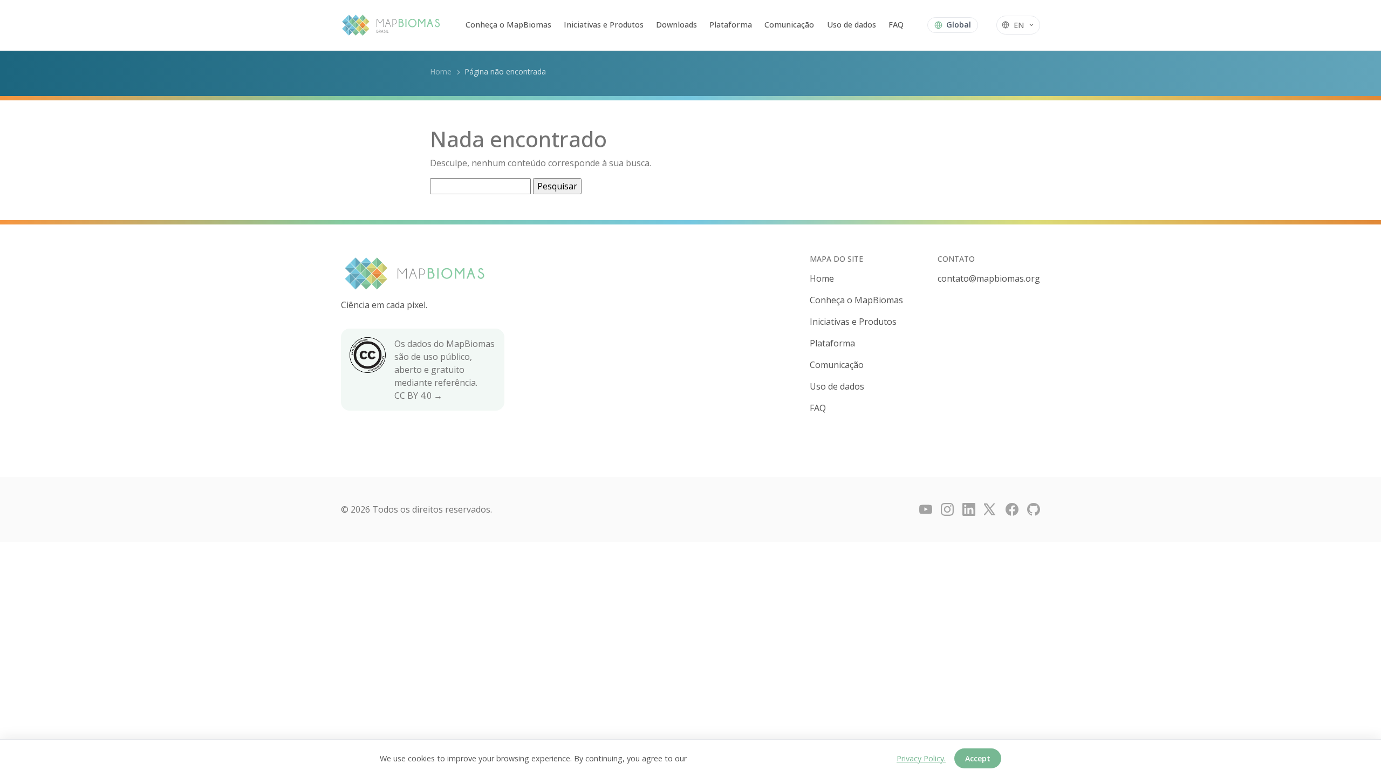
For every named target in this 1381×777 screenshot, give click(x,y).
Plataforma (730, 24)
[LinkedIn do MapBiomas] (968, 509)
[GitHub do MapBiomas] (1033, 509)
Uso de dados (851, 24)
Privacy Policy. (921, 758)
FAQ (896, 24)
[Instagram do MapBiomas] (947, 509)
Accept (977, 758)
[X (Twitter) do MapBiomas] (990, 509)
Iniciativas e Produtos (604, 24)
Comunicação (789, 24)
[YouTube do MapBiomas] (925, 509)
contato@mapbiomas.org (989, 278)
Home (441, 71)
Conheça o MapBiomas (508, 24)
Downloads (676, 24)
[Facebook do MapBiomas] (1012, 509)
